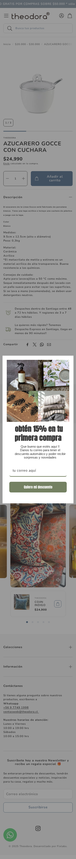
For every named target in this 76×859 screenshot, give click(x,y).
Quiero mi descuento (38, 487)
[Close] (68, 361)
